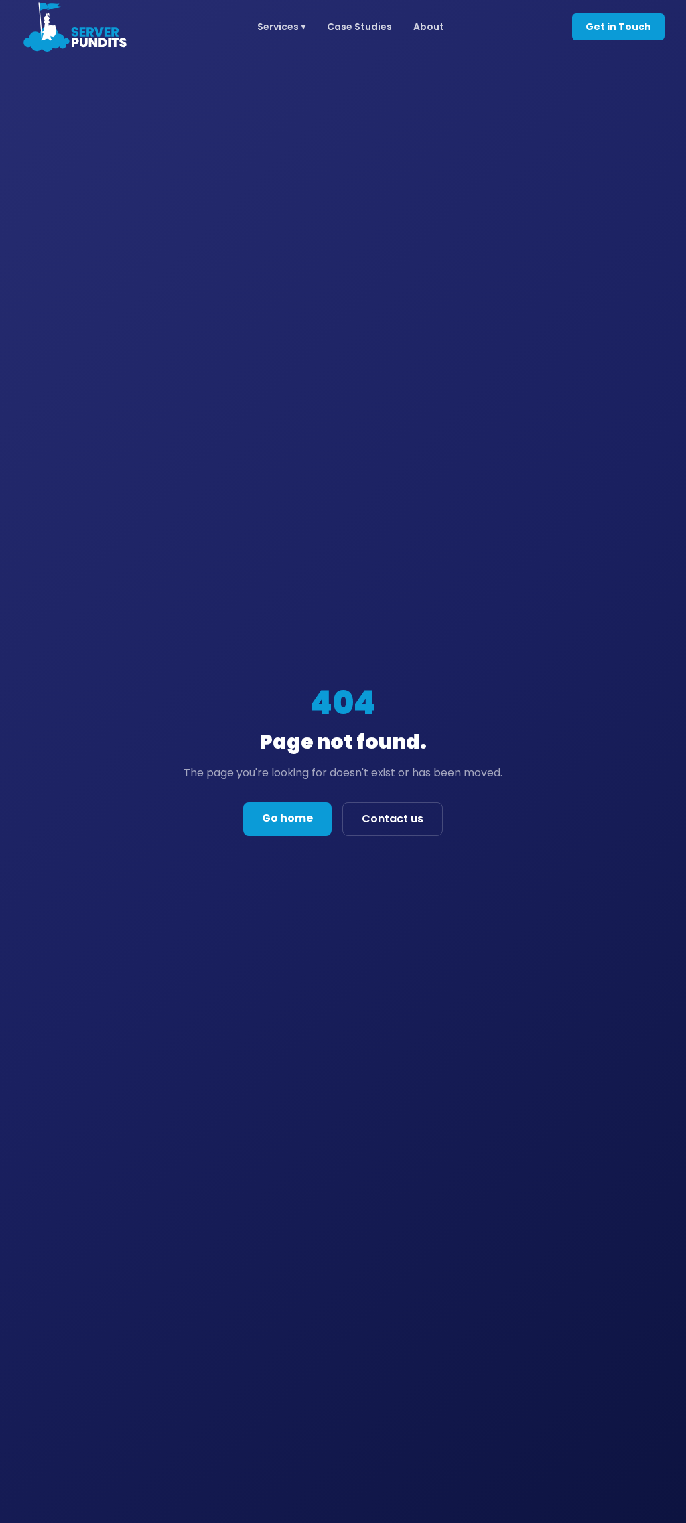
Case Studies (359, 26)
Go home (287, 818)
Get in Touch (618, 26)
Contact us (392, 818)
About (428, 26)
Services (281, 26)
